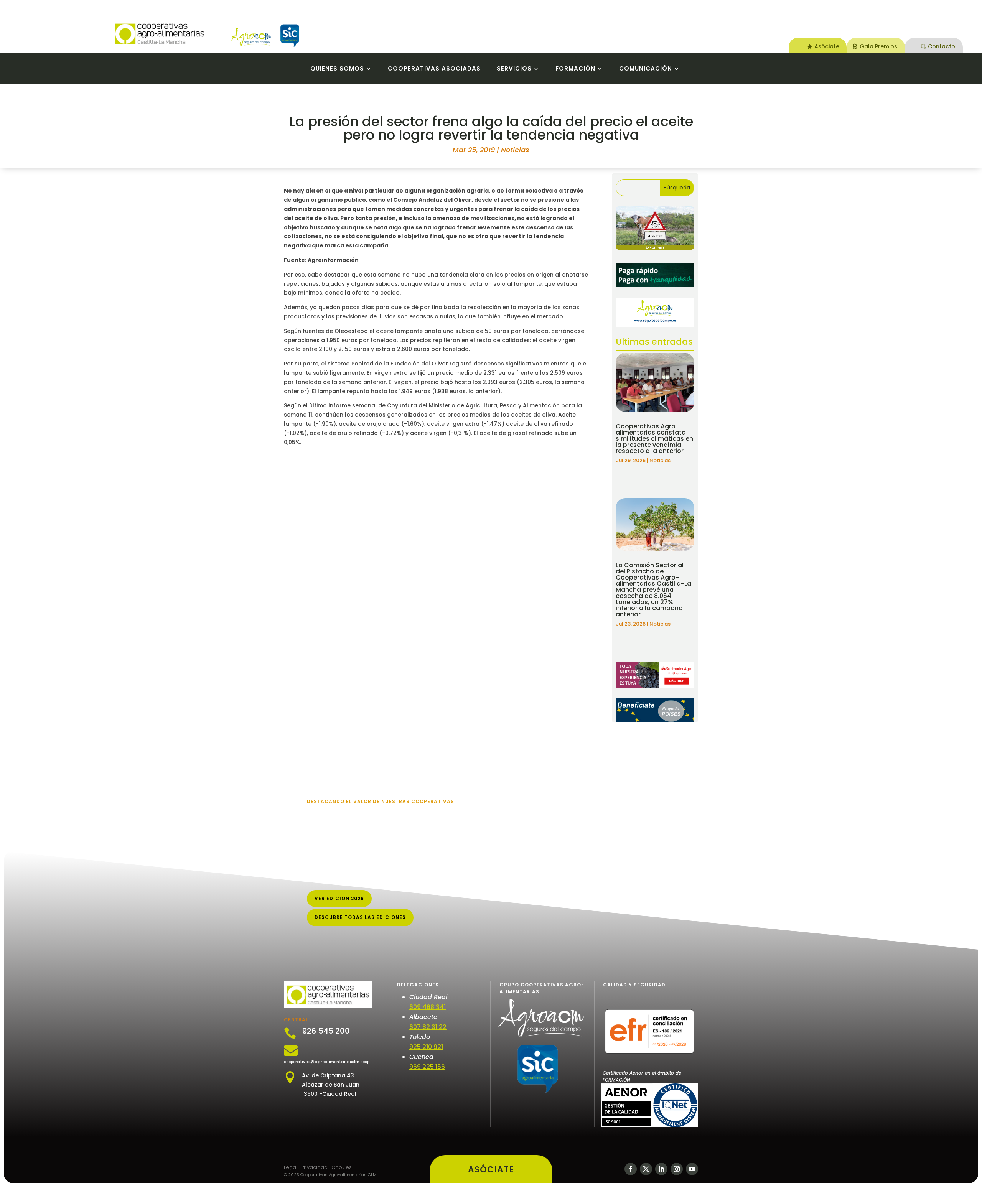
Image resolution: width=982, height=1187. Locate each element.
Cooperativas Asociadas (434, 69)
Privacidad (314, 1167)
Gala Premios (878, 46)
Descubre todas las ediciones (360, 917)
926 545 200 (326, 1031)
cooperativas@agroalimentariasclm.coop (326, 1062)
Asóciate (826, 46)
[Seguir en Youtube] (692, 1169)
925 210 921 (426, 1046)
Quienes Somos (337, 69)
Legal (290, 1167)
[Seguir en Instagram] (677, 1169)
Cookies (341, 1167)
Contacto (941, 46)
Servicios (514, 69)
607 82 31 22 (428, 1026)
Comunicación (645, 69)
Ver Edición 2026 (339, 898)
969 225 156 (427, 1066)
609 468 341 (427, 1007)
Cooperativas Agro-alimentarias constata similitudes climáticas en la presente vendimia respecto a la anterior (654, 438)
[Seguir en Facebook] (630, 1169)
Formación (575, 69)
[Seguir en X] (646, 1169)
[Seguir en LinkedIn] (661, 1169)
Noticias (515, 150)
